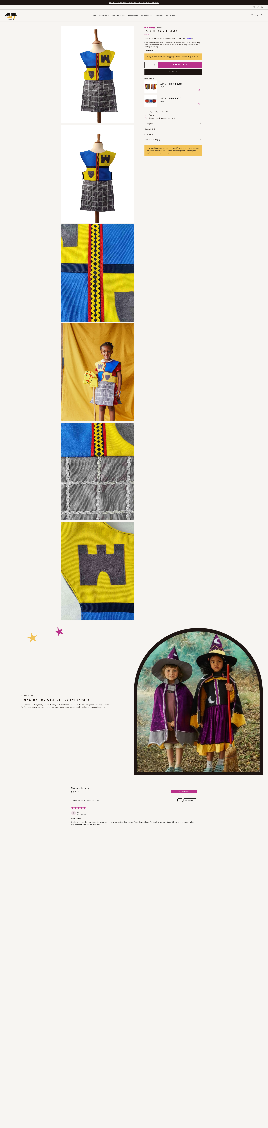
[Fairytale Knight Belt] (150, 101)
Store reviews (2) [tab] (93, 800)
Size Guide (148, 50)
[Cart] (261, 15)
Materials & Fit (149, 129)
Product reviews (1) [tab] (78, 800)
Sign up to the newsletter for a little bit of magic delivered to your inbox (134, 2)
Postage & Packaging (152, 140)
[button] (118, 15)
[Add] (198, 89)
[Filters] (180, 800)
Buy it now (173, 72)
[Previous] (6, 2)
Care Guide (148, 134)
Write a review (183, 791)
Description (148, 124)
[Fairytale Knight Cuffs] (150, 86)
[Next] (262, 2)
